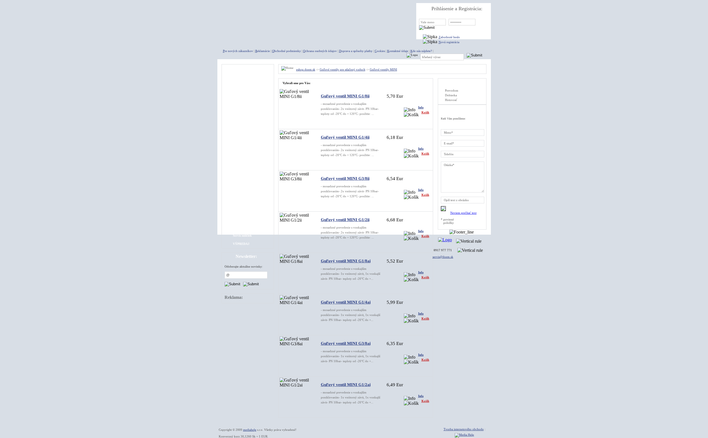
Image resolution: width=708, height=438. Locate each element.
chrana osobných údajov (320, 51)
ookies (380, 51)
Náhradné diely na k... (247, 185)
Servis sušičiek (242, 235)
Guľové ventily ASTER (248, 136)
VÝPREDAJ (241, 243)
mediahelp (249, 429)
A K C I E (239, 77)
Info (421, 107)
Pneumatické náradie (247, 102)
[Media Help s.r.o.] (464, 434)
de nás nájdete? (421, 51)
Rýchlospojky (242, 111)
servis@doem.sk (443, 256)
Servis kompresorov (246, 227)
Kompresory (241, 94)
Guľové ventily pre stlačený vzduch (342, 69)
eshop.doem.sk (305, 69)
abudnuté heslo (449, 37)
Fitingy (238, 119)
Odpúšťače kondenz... (247, 194)
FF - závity (240, 160)
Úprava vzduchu (244, 177)
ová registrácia (449, 42)
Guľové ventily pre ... (247, 127)
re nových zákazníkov (238, 51)
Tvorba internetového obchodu (464, 429)
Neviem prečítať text (463, 212)
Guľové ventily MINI (247, 144)
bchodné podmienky (286, 51)
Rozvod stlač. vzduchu (248, 202)
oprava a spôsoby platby (356, 51)
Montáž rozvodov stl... (248, 219)
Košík (425, 112)
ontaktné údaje (397, 51)
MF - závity (241, 152)
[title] (258, 16)
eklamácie (262, 51)
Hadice (237, 169)
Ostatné (238, 210)
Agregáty (239, 86)
